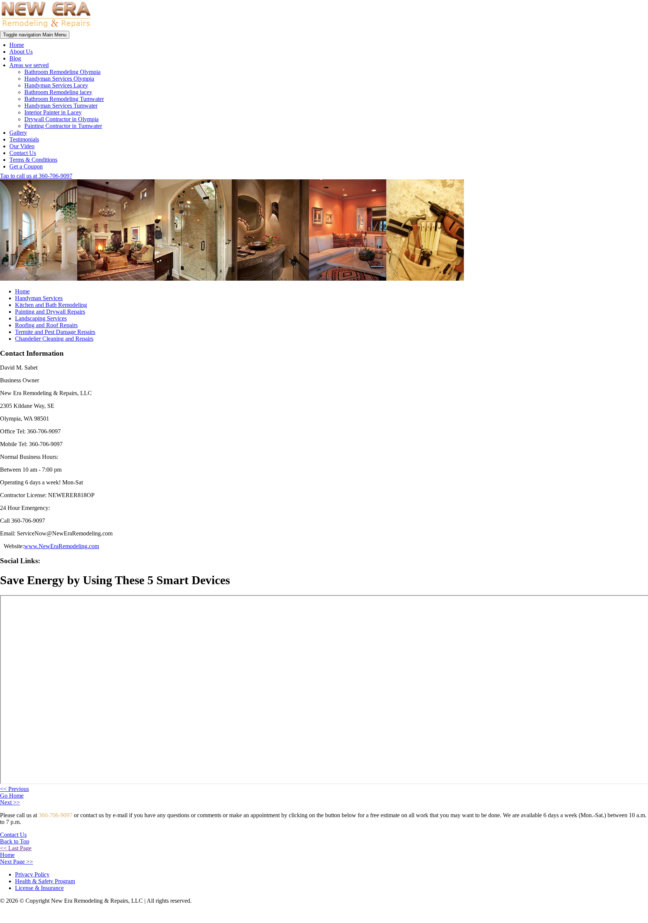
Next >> (10, 802)
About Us (21, 51)
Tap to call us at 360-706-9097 (36, 176)
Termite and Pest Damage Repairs (55, 332)
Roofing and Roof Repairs (46, 325)
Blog (15, 58)
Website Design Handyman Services (616, 914)
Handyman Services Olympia (59, 78)
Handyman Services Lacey (56, 85)
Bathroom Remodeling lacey (58, 92)
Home (16, 45)
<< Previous (14, 789)
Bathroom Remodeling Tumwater (64, 99)
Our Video (21, 146)
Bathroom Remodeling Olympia (62, 72)
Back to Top (14, 841)
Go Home (12, 795)
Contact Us (22, 153)
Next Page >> (16, 861)
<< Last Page (16, 848)
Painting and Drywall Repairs (50, 311)
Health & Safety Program (45, 881)
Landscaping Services (41, 318)
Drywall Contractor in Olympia (61, 119)
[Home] (46, 27)
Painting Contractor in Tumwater (63, 126)
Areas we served (29, 65)
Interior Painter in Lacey (53, 112)
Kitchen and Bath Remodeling (51, 305)
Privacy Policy (32, 874)
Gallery (18, 132)
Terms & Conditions (33, 159)
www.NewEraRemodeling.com (61, 546)
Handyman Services (39, 298)
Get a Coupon (26, 166)
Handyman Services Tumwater (61, 105)
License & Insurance (39, 888)
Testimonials (24, 139)
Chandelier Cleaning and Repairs (54, 338)
